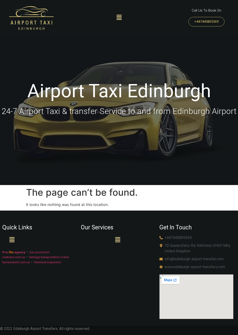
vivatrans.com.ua (13, 257)
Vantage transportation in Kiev (49, 257)
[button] (119, 18)
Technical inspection (47, 262)
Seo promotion (39, 252)
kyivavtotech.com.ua (16, 262)
